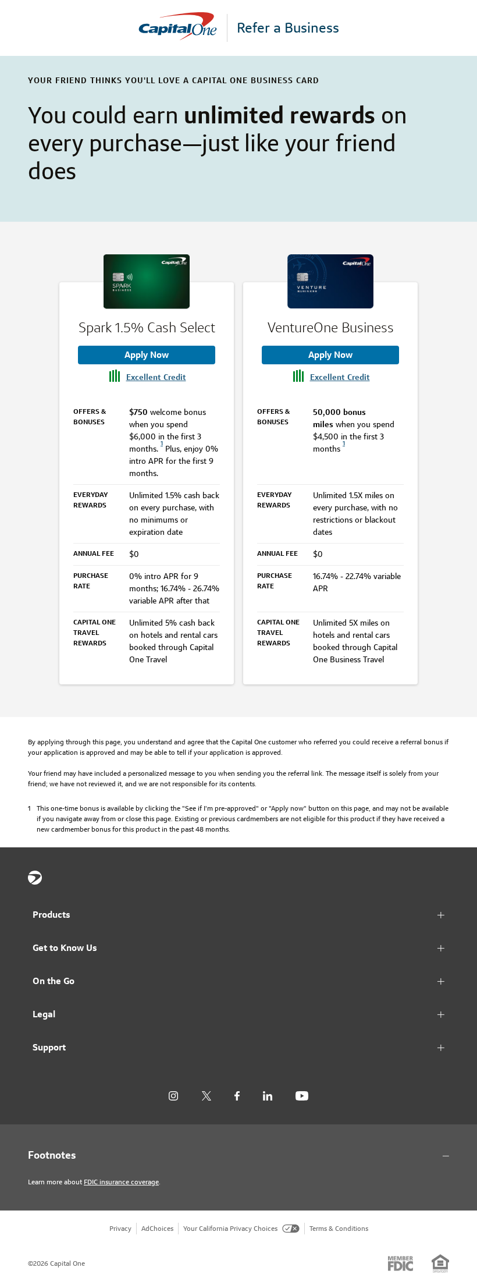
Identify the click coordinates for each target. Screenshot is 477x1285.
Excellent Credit (156, 377)
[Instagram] (173, 1096)
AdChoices (157, 1228)
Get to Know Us (65, 948)
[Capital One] (182, 28)
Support (49, 1047)
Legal (44, 1014)
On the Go (53, 981)
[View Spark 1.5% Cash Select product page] (147, 281)
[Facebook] (237, 1096)
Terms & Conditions (338, 1228)
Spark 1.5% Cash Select (147, 327)
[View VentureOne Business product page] (330, 281)
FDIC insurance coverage (121, 1181)
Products (51, 914)
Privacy (120, 1228)
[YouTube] (302, 1096)
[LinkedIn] (267, 1096)
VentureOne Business (331, 327)
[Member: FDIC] (400, 1263)
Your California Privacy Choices (230, 1228)
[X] (206, 1096)
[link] (161, 448)
